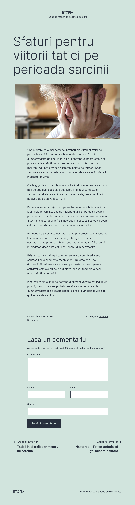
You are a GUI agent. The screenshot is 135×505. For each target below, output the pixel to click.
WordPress (115, 491)
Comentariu (34, 354)
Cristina (34, 320)
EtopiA (67, 12)
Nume (31, 387)
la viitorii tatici (73, 185)
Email (74, 387)
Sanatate (103, 316)
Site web (32, 404)
